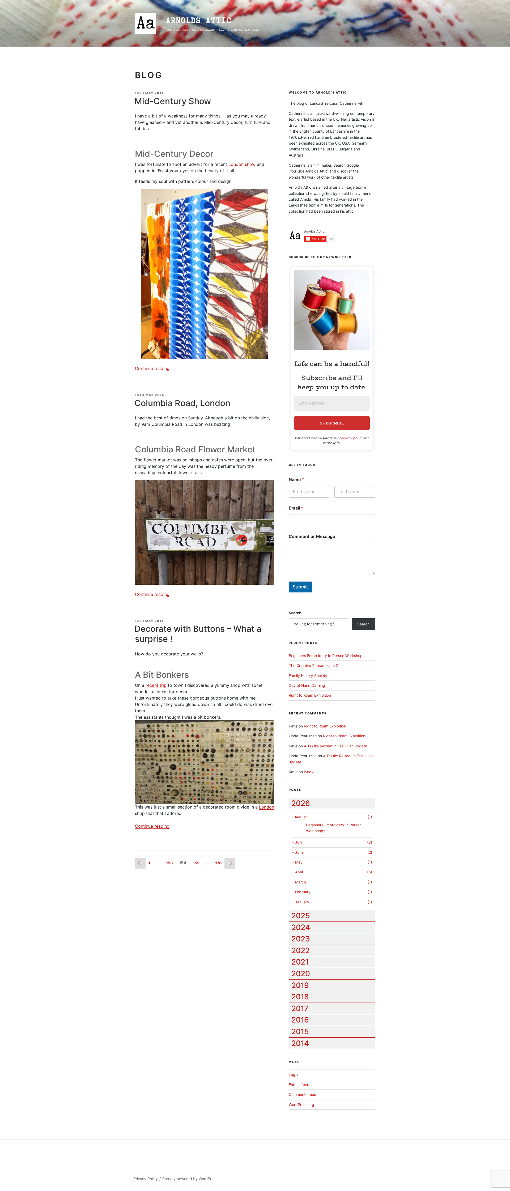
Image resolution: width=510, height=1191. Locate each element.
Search (295, 613)
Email (296, 508)
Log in (294, 1074)
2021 (300, 961)
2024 (300, 927)
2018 (300, 996)
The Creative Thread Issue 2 (313, 665)
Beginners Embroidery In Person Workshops (326, 655)
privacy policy (351, 438)
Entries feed (299, 1084)
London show (242, 164)
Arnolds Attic (198, 20)
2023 (300, 938)
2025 (300, 915)
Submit (300, 587)
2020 (300, 973)
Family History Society (308, 675)
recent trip (156, 685)
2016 (300, 1019)
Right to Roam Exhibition (310, 695)
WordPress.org (301, 1104)
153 (170, 862)
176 (219, 862)
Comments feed (302, 1094)
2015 (300, 1031)
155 (197, 862)
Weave (310, 771)
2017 (299, 1008)
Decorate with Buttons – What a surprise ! (197, 634)
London (266, 807)
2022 (300, 950)
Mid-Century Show (172, 101)
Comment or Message (312, 536)
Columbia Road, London (182, 403)
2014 (300, 1043)
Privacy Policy (145, 1178)
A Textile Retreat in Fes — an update (335, 746)
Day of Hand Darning (307, 685)
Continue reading (152, 368)
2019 (300, 985)
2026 (300, 803)
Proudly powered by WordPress (189, 1178)
